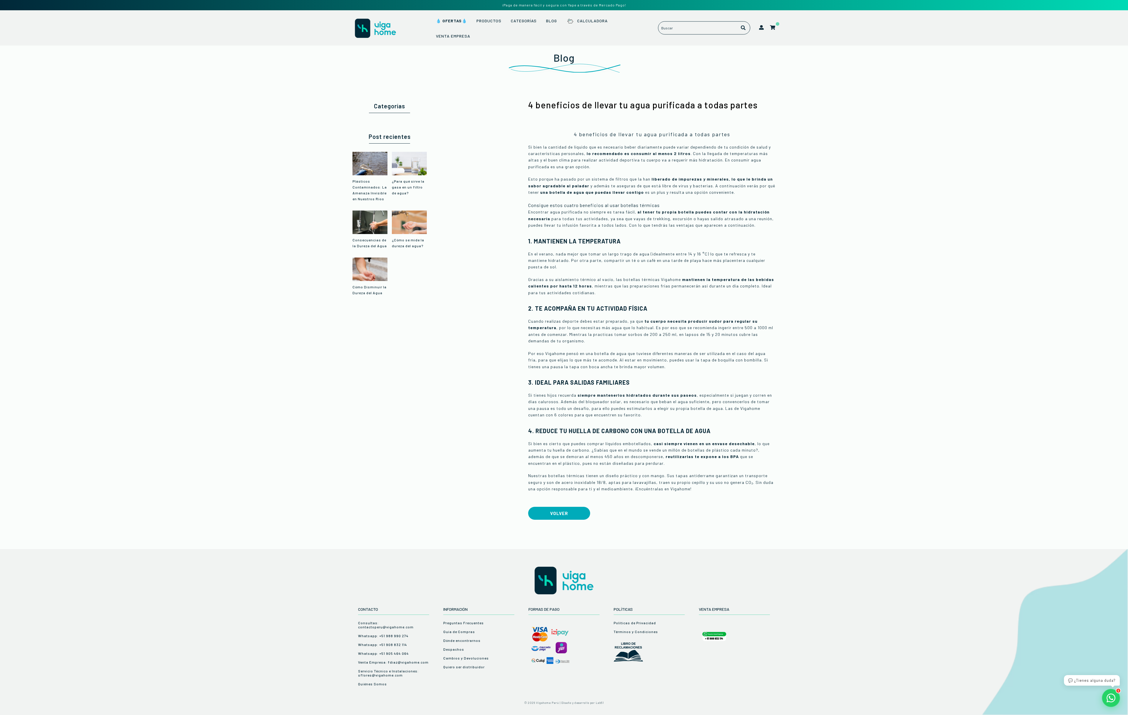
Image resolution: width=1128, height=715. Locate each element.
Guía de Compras (459, 632)
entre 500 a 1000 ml (753, 327)
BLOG (551, 20)
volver (559, 513)
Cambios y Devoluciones (466, 658)
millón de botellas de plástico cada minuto (712, 449)
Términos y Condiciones (636, 632)
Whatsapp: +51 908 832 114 (382, 644)
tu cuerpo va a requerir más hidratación (682, 159)
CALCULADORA (592, 20)
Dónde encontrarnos (462, 640)
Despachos (453, 649)
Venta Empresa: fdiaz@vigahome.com (393, 662)
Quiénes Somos (372, 684)
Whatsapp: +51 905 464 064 (383, 653)
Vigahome (680, 488)
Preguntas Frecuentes (463, 623)
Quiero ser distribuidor (464, 667)
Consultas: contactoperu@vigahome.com (386, 625)
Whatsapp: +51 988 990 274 (383, 636)
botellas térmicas (566, 475)
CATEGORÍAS (524, 20)
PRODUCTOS (488, 20)
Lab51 (600, 702)
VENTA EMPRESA (453, 35)
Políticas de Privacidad (635, 623)
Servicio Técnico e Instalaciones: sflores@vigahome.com (388, 673)
